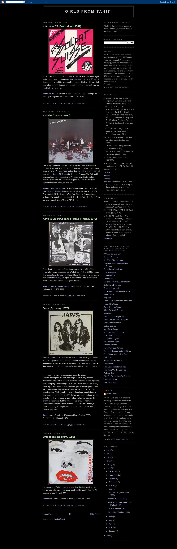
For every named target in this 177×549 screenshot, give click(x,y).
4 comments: (81, 206)
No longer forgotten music (114, 332)
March (111, 527)
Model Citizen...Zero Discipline (116, 320)
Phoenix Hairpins (110, 345)
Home (71, 514)
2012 (109, 461)
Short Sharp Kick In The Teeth (116, 354)
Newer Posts (48, 514)
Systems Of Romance (113, 360)
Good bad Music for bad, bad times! (118, 301)
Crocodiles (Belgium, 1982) (59, 436)
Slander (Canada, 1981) (56, 115)
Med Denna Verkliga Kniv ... (115, 316)
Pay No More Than (111, 342)
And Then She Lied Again (114, 260)
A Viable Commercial (112, 254)
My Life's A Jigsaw (111, 329)
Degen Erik (108, 279)
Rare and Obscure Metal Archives (117, 351)
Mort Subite (112, 394)
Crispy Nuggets (110, 272)
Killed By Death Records (113, 310)
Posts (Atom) (59, 519)
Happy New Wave (111, 304)
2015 (109, 450)
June (111, 517)
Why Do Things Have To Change (117, 376)
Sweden (107, 179)
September (113, 482)
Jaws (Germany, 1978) (56, 308)
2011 (109, 465)
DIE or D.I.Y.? (109, 276)
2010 (109, 468)
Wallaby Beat (109, 373)
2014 (109, 454)
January (112, 531)
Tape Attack (108, 364)
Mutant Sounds (110, 326)
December (113, 471)
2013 (109, 457)
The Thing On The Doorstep (115, 370)
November (113, 475)
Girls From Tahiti (88, 11)
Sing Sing (107, 357)
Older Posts (95, 514)
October (112, 479)
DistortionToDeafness (112, 285)
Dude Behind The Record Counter (117, 291)
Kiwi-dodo (107, 313)
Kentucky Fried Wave (112, 307)
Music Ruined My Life (112, 323)
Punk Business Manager (113, 348)
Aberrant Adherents (111, 257)
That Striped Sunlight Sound (115, 367)
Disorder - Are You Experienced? (117, 282)
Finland (107, 175)
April (111, 524)
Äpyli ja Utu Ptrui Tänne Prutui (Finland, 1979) (70, 218)
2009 (109, 536)
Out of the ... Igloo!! (111, 338)
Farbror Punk (109, 294)
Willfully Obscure (110, 379)
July (111, 489)
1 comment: (80, 103)
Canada (107, 172)
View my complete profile (116, 439)
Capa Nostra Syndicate (113, 269)
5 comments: (80, 425)
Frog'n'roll (107, 298)
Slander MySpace (60, 174)
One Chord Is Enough (112, 335)
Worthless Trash (110, 382)
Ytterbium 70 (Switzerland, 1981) (62, 26)
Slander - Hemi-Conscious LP (55, 188)
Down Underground (111, 288)
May (111, 520)
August (112, 486)
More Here (108, 238)
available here (75, 79)
